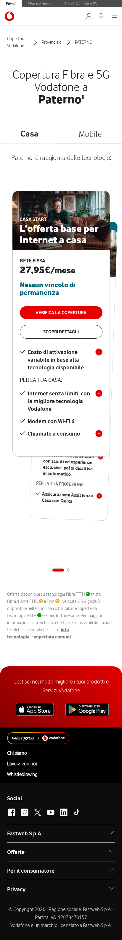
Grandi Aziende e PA (80, 3)
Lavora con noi (22, 764)
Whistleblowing (22, 774)
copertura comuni (52, 636)
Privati (11, 3)
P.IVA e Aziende (40, 3)
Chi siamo (17, 753)
